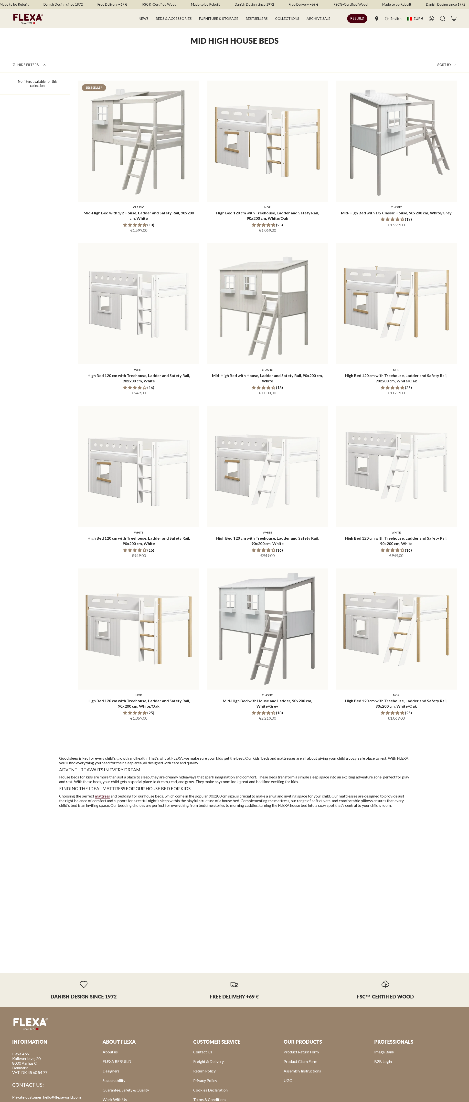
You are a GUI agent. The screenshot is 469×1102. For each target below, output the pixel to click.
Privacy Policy (205, 1080)
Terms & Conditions (209, 1099)
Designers (111, 1071)
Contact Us (202, 1052)
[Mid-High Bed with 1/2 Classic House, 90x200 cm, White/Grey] (396, 141)
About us (110, 1052)
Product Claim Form (300, 1061)
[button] (173, 18)
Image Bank (384, 1052)
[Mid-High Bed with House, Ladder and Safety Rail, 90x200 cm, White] (267, 303)
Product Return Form (301, 1052)
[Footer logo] (30, 1024)
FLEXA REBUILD (117, 1061)
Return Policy (204, 1071)
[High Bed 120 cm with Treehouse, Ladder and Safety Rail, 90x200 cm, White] (138, 303)
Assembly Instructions (302, 1071)
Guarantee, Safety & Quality (126, 1090)
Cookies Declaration (210, 1090)
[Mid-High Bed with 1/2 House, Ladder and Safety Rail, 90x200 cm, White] (138, 141)
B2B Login (383, 1061)
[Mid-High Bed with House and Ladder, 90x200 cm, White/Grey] (267, 628)
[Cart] (453, 18)
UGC (288, 1080)
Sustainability (114, 1080)
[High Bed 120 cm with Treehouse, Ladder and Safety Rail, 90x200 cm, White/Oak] (267, 141)
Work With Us (115, 1099)
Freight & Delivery (208, 1061)
